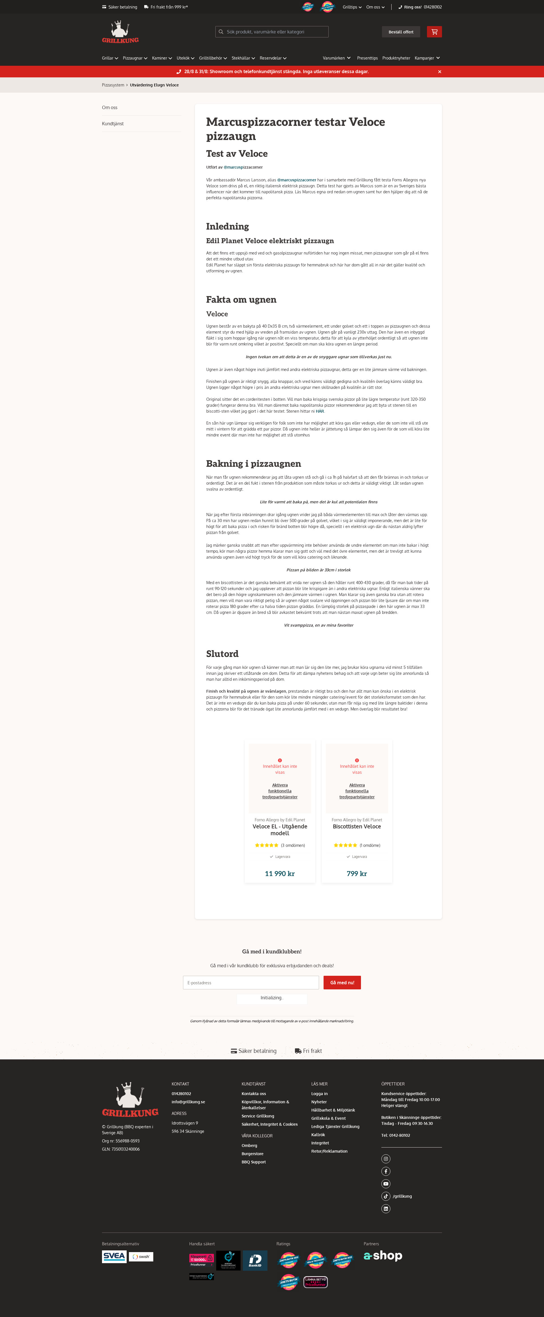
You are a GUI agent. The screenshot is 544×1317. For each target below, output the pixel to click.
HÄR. (320, 411)
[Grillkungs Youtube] (410, 1183)
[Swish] (141, 1256)
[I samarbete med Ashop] (383, 1256)
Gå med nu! (342, 982)
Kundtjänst (113, 123)
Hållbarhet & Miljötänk (333, 1110)
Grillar (107, 58)
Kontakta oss (254, 1093)
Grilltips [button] (350, 7)
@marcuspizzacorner (296, 179)
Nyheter (319, 1101)
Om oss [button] (373, 7)
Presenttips (367, 58)
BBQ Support (254, 1161)
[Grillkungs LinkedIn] (411, 1208)
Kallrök (318, 1134)
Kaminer (159, 58)
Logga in (319, 1093)
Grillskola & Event (328, 1118)
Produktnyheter (396, 58)
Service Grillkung (258, 1116)
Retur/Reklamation (329, 1151)
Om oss (109, 107)
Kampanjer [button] (424, 58)
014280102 (433, 7)
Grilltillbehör (210, 58)
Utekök (183, 58)
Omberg (249, 1145)
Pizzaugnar (133, 58)
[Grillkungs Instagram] (410, 1158)
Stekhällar (241, 58)
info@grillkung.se (188, 1101)
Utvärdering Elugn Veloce (154, 84)
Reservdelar (271, 58)
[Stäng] (439, 71)
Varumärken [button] (334, 58)
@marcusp (233, 167)
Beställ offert (401, 31)
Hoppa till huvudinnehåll (270, 7)
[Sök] (221, 31)
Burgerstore (253, 1153)
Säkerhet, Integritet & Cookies (270, 1124)
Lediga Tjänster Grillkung (335, 1126)
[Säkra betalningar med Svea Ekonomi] (114, 1256)
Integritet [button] (320, 1142)
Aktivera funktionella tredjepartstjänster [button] (280, 790)
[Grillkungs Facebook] (410, 1171)
